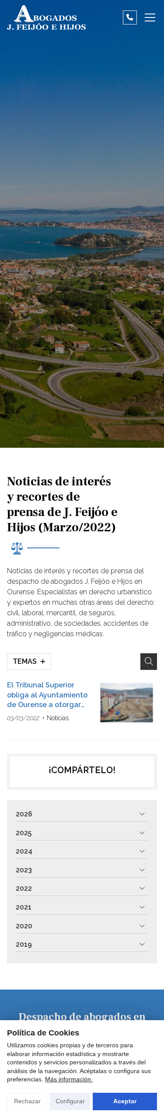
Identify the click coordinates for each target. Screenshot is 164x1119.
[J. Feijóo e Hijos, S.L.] (46, 17)
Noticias (58, 718)
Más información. (69, 1079)
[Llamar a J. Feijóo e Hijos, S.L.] (130, 17)
